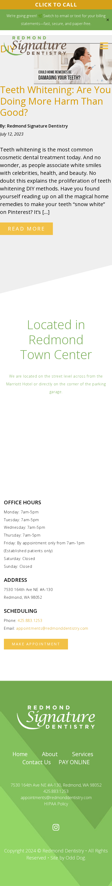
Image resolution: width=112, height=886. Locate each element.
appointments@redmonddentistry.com (52, 628)
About (50, 754)
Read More (26, 228)
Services (82, 754)
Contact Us (36, 762)
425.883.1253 (30, 620)
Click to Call (56, 4)
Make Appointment (36, 643)
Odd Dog (75, 858)
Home (20, 754)
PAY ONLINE (74, 762)
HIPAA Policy (56, 804)
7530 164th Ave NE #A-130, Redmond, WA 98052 (56, 785)
